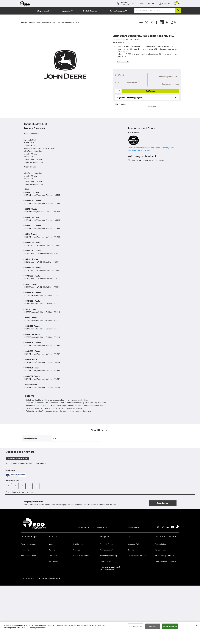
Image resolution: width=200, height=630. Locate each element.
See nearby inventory (170, 84)
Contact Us (53, 555)
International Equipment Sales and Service (110, 568)
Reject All (152, 626)
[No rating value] (119, 39)
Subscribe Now (162, 503)
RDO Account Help (28, 555)
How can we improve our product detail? (147, 160)
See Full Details (123, 61)
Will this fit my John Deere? (126, 82)
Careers (52, 550)
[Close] (196, 625)
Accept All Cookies (170, 626)
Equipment (66, 11)
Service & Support (117, 11)
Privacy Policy (160, 544)
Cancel (10, 621)
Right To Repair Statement (166, 561)
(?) (176, 76)
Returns (131, 550)
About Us (52, 544)
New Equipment (106, 550)
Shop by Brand (43, 11)
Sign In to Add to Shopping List (129, 97)
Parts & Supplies (90, 11)
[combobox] (157, 10)
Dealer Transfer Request (83, 555)
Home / (24, 22)
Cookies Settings (136, 626)
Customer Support (28, 544)
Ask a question (134, 39)
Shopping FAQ (133, 544)
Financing (25, 550)
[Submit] (178, 10)
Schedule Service (107, 544)
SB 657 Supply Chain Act (164, 555)
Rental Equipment (107, 561)
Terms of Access (162, 550)
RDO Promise (78, 544)
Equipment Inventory (108, 555)
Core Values (53, 561)
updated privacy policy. (37, 628)
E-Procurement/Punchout (138, 555)
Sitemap (76, 550)
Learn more (153, 106)
